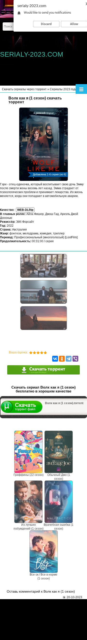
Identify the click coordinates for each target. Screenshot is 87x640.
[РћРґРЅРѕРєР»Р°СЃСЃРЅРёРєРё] (62, 359)
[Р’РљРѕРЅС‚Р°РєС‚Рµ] (55, 359)
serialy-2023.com (31, 54)
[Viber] (75, 359)
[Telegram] (69, 359)
